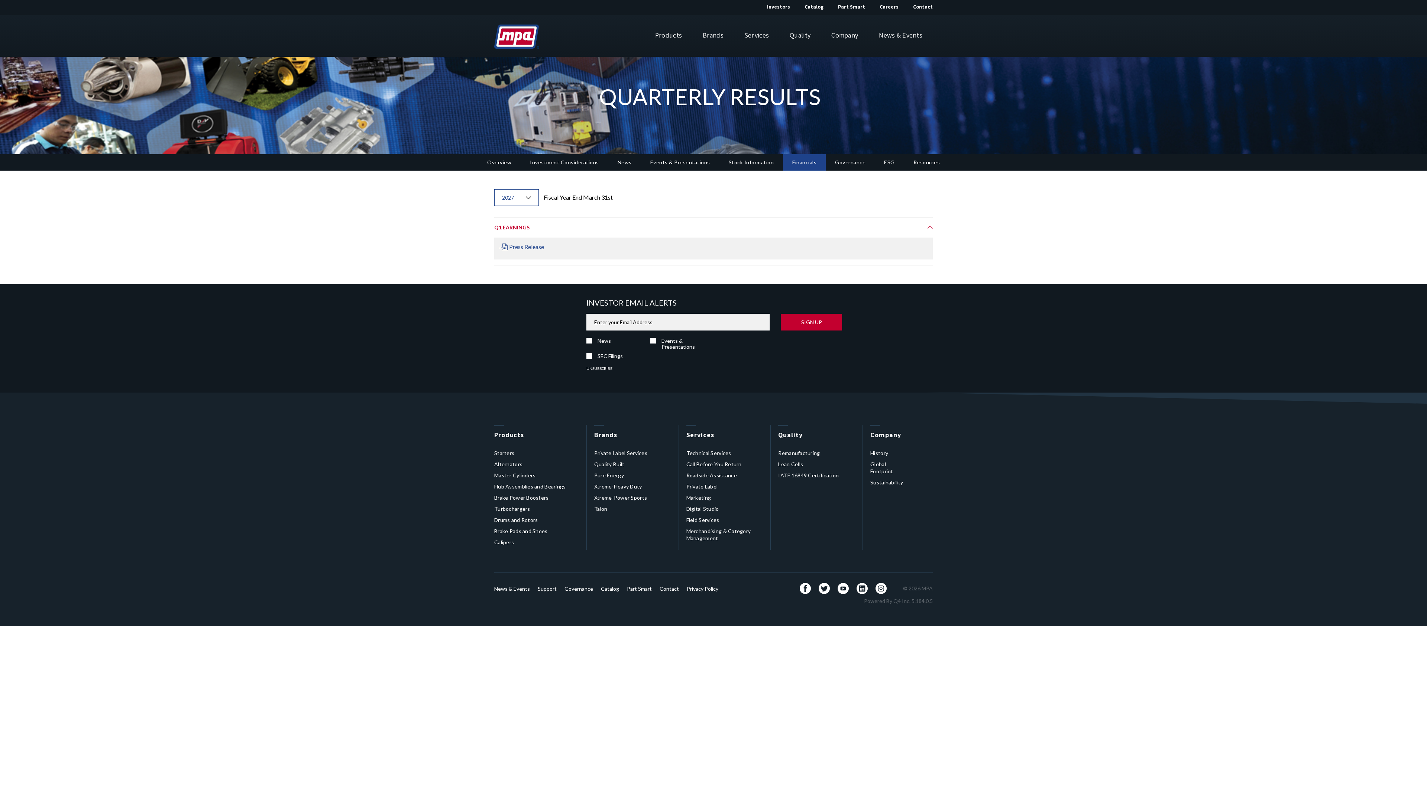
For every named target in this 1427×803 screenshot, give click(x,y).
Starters (504, 453)
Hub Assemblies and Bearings (530, 486)
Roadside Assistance (711, 475)
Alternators (508, 464)
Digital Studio (702, 509)
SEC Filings (610, 356)
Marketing (698, 497)
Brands (713, 35)
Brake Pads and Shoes (521, 531)
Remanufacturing (799, 453)
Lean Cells (790, 464)
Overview (499, 162)
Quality (800, 35)
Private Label (702, 486)
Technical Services (708, 453)
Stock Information (751, 162)
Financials (804, 162)
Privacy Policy (702, 589)
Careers (889, 6)
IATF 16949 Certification (808, 475)
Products (668, 35)
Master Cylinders (514, 475)
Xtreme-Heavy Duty (618, 486)
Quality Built (609, 464)
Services (756, 35)
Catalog (814, 6)
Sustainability (886, 482)
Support (547, 589)
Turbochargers (512, 509)
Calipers (504, 542)
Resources (926, 162)
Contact (923, 6)
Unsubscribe (599, 368)
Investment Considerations (564, 162)
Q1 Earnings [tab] (512, 227)
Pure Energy (609, 475)
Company (844, 35)
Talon (600, 509)
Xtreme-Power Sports (620, 497)
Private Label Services (620, 453)
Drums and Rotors (516, 520)
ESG (889, 162)
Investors (778, 6)
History (879, 453)
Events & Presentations (680, 162)
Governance (850, 162)
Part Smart (851, 6)
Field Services (702, 520)
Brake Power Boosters (521, 497)
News (625, 162)
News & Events (900, 35)
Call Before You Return (714, 464)
